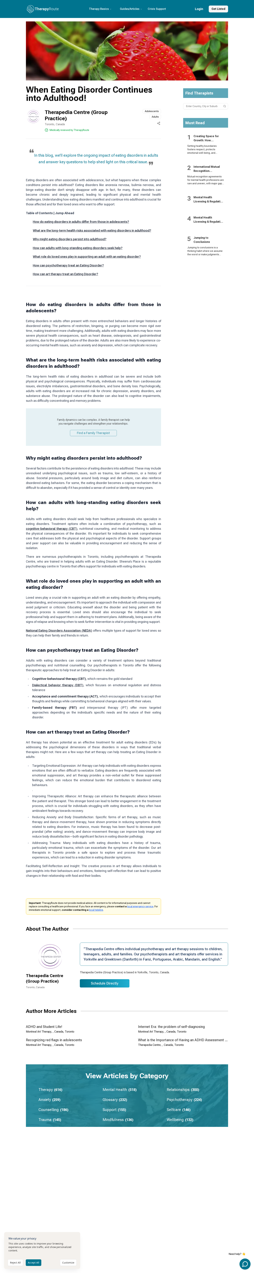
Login (199, 9)
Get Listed (218, 9)
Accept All (33, 1262)
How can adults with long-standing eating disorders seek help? (78, 248)
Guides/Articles (129, 9)
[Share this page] (158, 123)
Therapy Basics (99, 9)
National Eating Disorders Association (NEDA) (59, 630)
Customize (68, 1262)
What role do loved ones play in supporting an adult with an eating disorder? (87, 256)
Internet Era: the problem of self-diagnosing (171, 1027)
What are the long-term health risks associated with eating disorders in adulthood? (92, 230)
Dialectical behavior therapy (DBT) (57, 685)
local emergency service (140, 906)
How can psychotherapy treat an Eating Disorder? (68, 265)
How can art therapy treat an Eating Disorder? (65, 274)
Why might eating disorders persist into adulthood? (69, 239)
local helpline (96, 910)
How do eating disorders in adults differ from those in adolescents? (81, 222)
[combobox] (205, 106)
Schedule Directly (104, 983)
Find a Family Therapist (93, 433)
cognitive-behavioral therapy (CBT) (51, 528)
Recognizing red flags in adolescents (54, 1040)
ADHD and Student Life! (44, 1027)
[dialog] (42, 1250)
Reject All (15, 1262)
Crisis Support (157, 9)
